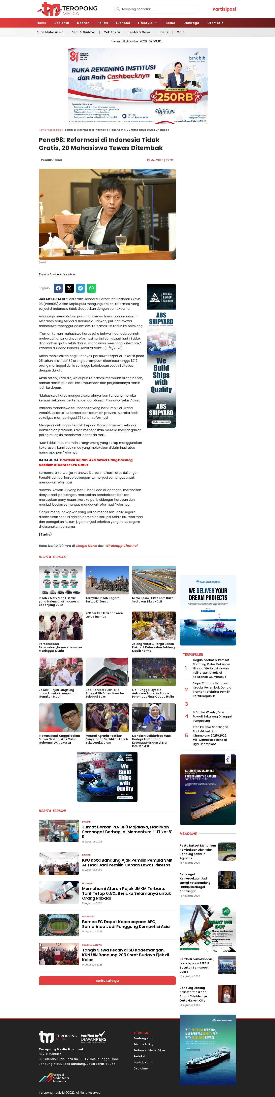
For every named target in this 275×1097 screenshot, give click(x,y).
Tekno (170, 23)
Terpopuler (193, 655)
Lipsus (163, 32)
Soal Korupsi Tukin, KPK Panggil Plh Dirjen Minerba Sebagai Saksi (105, 693)
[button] (58, 288)
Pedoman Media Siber (149, 1050)
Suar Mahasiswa (50, 32)
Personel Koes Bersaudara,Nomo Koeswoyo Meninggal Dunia (60, 647)
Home (41, 23)
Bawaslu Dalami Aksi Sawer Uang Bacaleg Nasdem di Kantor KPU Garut (86, 462)
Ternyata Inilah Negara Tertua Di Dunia (103, 599)
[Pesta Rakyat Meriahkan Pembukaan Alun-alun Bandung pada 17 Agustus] (227, 852)
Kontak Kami (142, 1062)
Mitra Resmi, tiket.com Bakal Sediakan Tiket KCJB (153, 599)
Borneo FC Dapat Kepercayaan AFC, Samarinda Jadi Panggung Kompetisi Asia (126, 924)
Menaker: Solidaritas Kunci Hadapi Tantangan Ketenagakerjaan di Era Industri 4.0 (152, 741)
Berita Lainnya (107, 980)
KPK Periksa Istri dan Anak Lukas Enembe (104, 615)
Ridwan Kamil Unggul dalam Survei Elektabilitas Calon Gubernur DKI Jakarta (59, 739)
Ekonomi (123, 23)
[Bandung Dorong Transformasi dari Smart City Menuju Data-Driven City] (227, 994)
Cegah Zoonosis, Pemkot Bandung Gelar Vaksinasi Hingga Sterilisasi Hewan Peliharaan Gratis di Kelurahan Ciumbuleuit (211, 668)
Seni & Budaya (83, 32)
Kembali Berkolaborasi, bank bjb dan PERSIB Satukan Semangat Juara (197, 965)
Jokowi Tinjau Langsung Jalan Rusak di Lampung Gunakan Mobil (56, 693)
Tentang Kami (143, 1038)
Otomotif (215, 23)
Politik (102, 23)
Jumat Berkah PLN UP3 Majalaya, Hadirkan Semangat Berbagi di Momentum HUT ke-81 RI (127, 831)
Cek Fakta (112, 32)
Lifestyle (145, 23)
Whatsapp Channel (121, 545)
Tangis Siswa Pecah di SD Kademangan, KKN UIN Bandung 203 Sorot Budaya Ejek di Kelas (125, 955)
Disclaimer (141, 1068)
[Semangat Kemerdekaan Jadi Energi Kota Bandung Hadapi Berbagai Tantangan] (227, 880)
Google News (86, 545)
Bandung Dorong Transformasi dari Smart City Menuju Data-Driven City (193, 994)
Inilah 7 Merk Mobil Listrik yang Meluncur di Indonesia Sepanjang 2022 (59, 601)
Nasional (61, 23)
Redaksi (139, 1056)
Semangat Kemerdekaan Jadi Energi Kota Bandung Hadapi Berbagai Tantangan (195, 882)
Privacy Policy (143, 1044)
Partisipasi (224, 9)
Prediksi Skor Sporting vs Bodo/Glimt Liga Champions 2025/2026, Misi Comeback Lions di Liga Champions (210, 735)
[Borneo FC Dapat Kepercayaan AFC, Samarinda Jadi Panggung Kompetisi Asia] (59, 925)
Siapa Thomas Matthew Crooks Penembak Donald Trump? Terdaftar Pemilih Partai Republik (212, 689)
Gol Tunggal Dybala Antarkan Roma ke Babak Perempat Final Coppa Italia (153, 693)
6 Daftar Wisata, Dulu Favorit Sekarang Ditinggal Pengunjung (212, 716)
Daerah (83, 23)
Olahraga (191, 23)
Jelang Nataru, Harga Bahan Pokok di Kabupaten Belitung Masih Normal (153, 647)
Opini (181, 32)
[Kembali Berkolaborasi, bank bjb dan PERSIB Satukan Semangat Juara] (227, 965)
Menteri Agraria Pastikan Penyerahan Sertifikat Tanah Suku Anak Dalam (107, 739)
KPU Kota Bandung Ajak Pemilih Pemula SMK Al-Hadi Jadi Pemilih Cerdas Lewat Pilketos (127, 862)
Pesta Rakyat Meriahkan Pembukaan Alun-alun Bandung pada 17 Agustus (198, 852)
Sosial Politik (55, 129)
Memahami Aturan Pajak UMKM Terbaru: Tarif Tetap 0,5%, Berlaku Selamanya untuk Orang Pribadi (126, 893)
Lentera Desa (139, 32)
